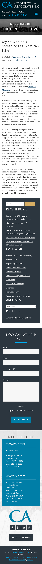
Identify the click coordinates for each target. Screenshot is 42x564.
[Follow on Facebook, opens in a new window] (12, 527)
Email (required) (9, 369)
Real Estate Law (12, 292)
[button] (40, 550)
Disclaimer (21, 406)
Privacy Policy (25, 557)
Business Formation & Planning (19, 255)
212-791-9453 (18, 15)
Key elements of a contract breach (20, 237)
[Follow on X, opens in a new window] (18, 527)
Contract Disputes (13, 271)
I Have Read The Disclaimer (22, 411)
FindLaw (30, 560)
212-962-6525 (16, 464)
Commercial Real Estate (16, 267)
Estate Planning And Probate (18, 276)
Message (6, 380)
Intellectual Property (22, 60)
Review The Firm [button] (21, 537)
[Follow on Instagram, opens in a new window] (29, 527)
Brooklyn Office (12, 458)
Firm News (10, 280)
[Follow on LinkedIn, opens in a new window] (23, 527)
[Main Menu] (36, 13)
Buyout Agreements (14, 263)
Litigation (10, 288)
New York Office (12, 493)
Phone (5, 358)
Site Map (16, 557)
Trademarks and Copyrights (18, 296)
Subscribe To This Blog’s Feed (18, 318)
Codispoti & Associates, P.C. (24, 57)
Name (5, 347)
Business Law (11, 259)
